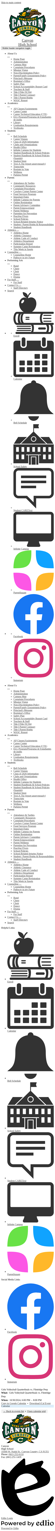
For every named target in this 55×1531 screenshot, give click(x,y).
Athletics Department (23, 241)
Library (17, 122)
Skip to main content (11, 2)
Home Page (19, 59)
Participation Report (23, 244)
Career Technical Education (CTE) (30, 114)
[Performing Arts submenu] (8, 263)
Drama (16, 277)
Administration (20, 62)
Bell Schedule (20, 136)
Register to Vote (21, 169)
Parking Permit (20, 175)
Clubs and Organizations (25, 144)
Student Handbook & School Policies (31, 153)
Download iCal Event (40, 1403)
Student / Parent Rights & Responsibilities (33, 224)
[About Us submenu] (8, 57)
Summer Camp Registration (26, 246)
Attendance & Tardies (24, 183)
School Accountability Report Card (30, 86)
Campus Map (19, 64)
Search (10, 290)
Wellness (17, 172)
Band (16, 266)
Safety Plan (18, 84)
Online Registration (22, 202)
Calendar (5, 1406)
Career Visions (20, 139)
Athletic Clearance (22, 235)
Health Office (20, 147)
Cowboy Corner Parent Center (28, 191)
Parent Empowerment (23, 208)
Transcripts (18, 166)
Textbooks (18, 128)
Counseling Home (22, 255)
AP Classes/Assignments (25, 108)
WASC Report (20, 100)
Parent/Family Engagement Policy (29, 75)
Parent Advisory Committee (26, 205)
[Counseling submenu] (20, 252)
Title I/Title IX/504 (22, 92)
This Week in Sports (23, 249)
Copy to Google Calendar (13, 1403)
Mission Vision (20, 70)
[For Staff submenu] (17, 280)
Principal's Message (22, 78)
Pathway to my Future (24, 257)
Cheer (16, 268)
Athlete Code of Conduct (25, 238)
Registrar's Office (21, 81)
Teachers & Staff (21, 89)
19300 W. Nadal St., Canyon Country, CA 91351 (25, 1451)
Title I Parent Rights (23, 97)
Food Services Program (24, 194)
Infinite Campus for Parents (26, 199)
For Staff (17, 282)
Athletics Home (21, 232)
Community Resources (24, 186)
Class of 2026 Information (26, 141)
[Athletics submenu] (17, 230)
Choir (16, 271)
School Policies (20, 219)
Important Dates (21, 197)
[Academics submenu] (8, 106)
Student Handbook (22, 227)
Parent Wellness (21, 210)
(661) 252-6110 (16, 1454)
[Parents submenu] (8, 181)
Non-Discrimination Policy (26, 73)
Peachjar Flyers (20, 216)
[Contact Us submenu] (20, 917)
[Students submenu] (8, 134)
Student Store (19, 161)
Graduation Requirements (25, 125)
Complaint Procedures (24, 67)
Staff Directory (20, 288)
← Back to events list (13, 1411)
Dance (16, 274)
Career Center (20, 111)
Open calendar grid (36, 1411)
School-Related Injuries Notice (28, 221)
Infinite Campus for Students (27, 150)
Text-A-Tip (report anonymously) (29, 164)
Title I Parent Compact (24, 95)
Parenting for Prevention (25, 213)
